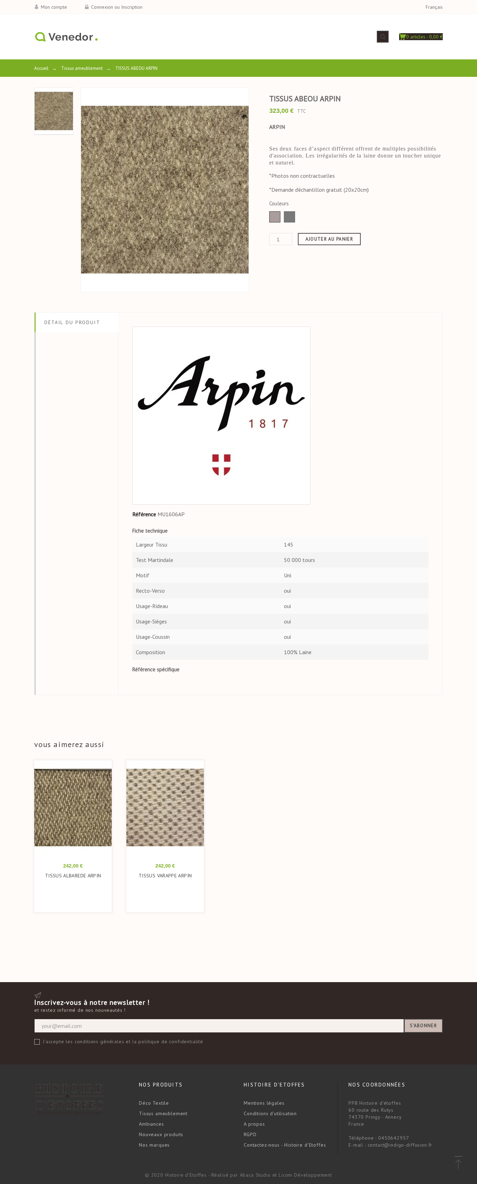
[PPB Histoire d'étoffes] (65, 36)
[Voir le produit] (83, 811)
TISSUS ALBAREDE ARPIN (73, 875)
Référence (144, 514)
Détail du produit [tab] (72, 322)
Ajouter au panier (329, 239)
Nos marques (154, 1145)
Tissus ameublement (163, 1113)
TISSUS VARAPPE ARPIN (165, 875)
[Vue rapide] (64, 811)
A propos (254, 1124)
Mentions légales (264, 1103)
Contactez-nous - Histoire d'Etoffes (285, 1145)
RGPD (250, 1134)
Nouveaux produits (161, 1134)
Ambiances (151, 1124)
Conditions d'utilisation (270, 1113)
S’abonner (423, 1026)
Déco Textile (154, 1103)
